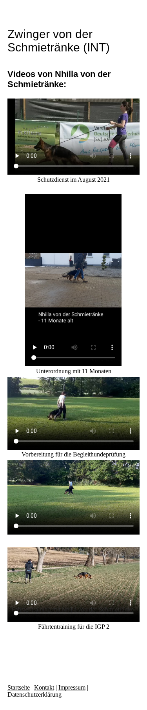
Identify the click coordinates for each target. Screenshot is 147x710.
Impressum (71, 687)
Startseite (18, 687)
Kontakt (44, 687)
